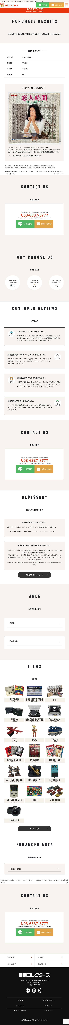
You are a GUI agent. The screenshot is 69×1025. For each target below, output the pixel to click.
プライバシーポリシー (48, 1000)
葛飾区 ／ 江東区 (16, 869)
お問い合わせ (20, 1005)
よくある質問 (12, 964)
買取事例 (41, 957)
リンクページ (48, 1011)
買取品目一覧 (42, 964)
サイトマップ (48, 1005)
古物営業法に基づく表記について (34, 983)
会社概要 (20, 1000)
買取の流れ (11, 957)
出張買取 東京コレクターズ (29, 1020)
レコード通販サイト (20, 1011)
